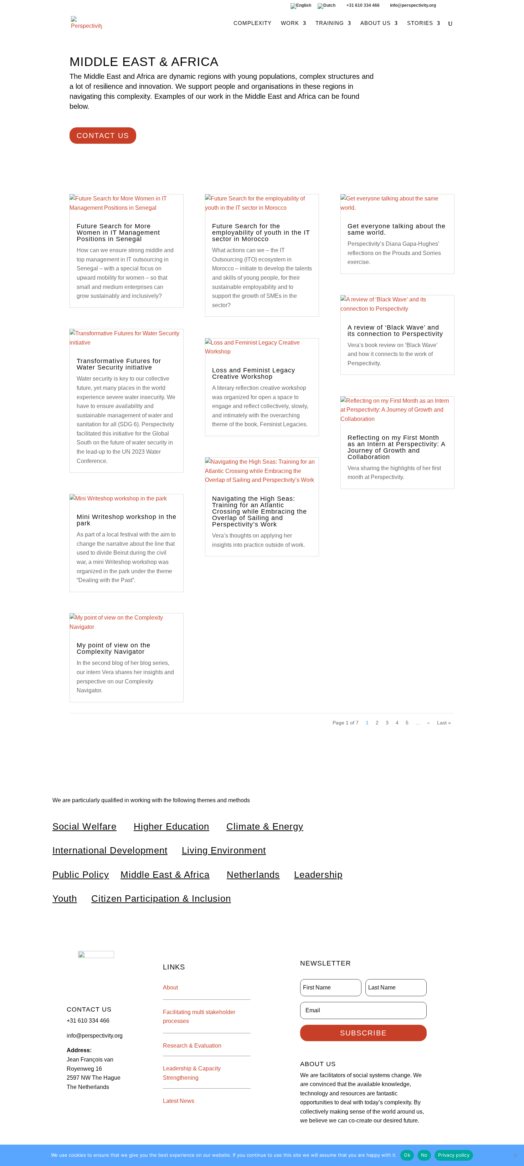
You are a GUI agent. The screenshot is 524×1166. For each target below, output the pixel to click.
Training (329, 23)
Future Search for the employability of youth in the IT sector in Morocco (261, 233)
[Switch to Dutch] (326, 7)
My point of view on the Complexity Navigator (113, 648)
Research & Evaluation (192, 1046)
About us (375, 23)
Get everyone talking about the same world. (397, 229)
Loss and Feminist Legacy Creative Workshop (253, 373)
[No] (515, 1155)
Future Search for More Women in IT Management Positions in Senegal (118, 233)
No (424, 1155)
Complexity (252, 23)
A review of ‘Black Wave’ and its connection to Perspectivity (395, 330)
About (170, 987)
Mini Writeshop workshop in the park (126, 520)
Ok (407, 1155)
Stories (420, 23)
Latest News (178, 1101)
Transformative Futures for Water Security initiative (119, 364)
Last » (444, 722)
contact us (103, 135)
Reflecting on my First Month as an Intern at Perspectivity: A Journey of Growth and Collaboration (396, 447)
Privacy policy (453, 1155)
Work (290, 23)
